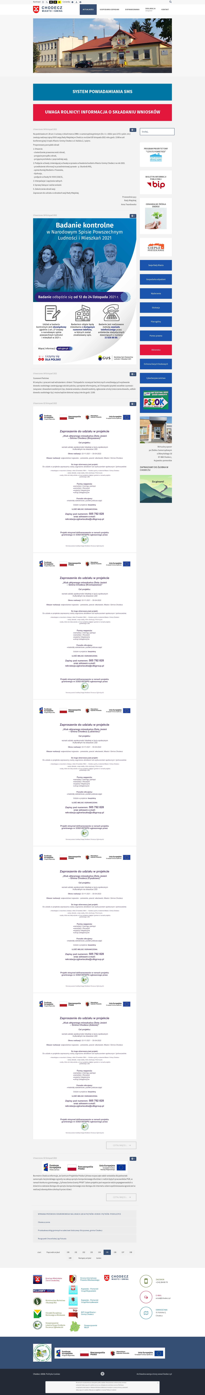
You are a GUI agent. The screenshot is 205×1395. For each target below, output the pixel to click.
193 (91, 1252)
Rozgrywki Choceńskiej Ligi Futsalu (52, 1238)
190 (68, 1252)
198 (130, 1252)
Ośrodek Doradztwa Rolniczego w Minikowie (55, 1314)
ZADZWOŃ (160, 1279)
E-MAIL (159, 1295)
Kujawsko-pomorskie (163, 460)
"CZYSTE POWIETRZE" (156, 151)
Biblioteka (155, 350)
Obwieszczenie (44, 1222)
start (39, 1252)
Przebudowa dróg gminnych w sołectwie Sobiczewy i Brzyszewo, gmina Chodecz (70, 1230)
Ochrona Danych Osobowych (156, 364)
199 (70, 1258)
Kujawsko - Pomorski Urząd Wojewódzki (89, 1290)
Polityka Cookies (53, 1374)
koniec (98, 1258)
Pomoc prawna (156, 335)
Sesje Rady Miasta (155, 265)
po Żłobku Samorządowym (160, 450)
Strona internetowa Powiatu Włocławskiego (89, 1279)
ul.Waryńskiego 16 (164, 453)
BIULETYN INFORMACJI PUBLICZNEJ (156, 177)
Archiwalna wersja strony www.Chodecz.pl (154, 1374)
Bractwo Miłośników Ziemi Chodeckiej (54, 1279)
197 (123, 1252)
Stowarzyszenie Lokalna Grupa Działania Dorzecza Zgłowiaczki (55, 1325)
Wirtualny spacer (165, 446)
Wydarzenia (156, 293)
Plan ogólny (156, 321)
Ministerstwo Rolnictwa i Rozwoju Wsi (55, 1301)
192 (83, 1252)
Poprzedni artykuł (53, 1252)
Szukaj (170, 2)
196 (115, 1252)
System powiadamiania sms (102, 91)
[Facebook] (102, 1373)
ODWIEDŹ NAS (161, 1310)
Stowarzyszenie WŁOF (90, 1326)
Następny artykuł (84, 1258)
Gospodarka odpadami (155, 279)
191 (76, 1252)
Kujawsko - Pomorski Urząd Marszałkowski (89, 1301)
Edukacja (156, 307)
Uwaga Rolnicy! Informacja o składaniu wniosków (102, 112)
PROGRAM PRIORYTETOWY (156, 148)
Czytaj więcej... (120, 1145)
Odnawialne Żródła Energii (156, 205)
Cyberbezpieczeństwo (155, 378)
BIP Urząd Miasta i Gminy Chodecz (88, 1313)
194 (99, 1252)
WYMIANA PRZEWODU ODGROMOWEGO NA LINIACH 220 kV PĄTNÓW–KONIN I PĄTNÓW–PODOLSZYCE (79, 1214)
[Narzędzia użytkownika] (133, 130)
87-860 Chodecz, (165, 457)
